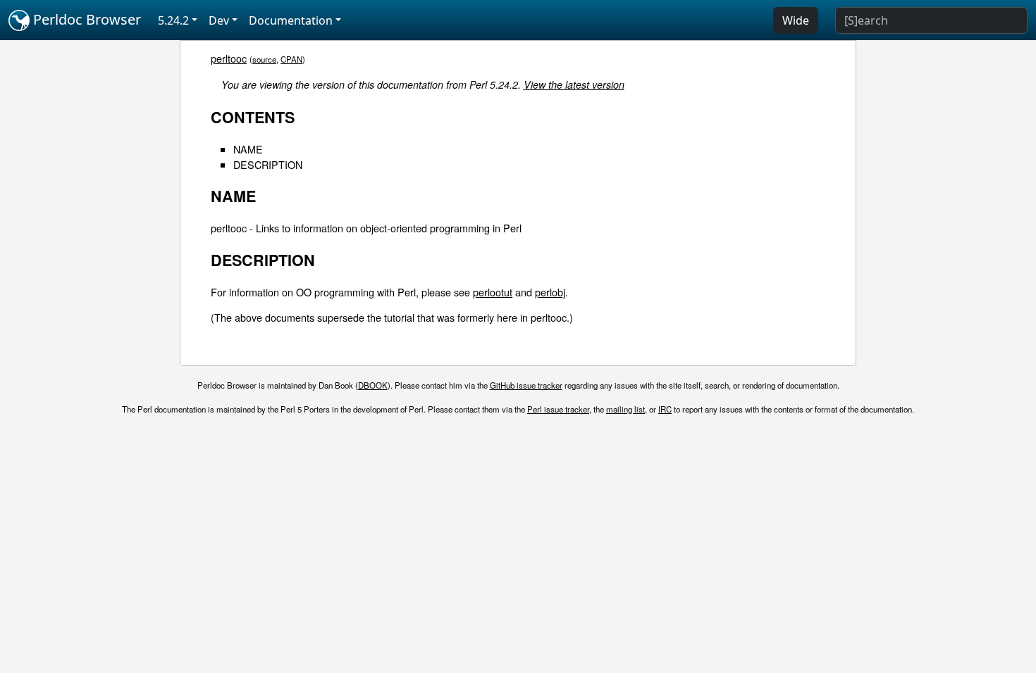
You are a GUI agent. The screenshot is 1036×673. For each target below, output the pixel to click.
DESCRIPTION (267, 164)
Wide (795, 20)
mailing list (625, 409)
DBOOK (373, 385)
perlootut (492, 291)
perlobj (550, 291)
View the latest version (574, 84)
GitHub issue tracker (526, 385)
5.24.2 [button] (173, 20)
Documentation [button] (291, 20)
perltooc (229, 58)
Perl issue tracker (558, 409)
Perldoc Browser (85, 19)
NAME (248, 148)
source (264, 59)
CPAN (291, 59)
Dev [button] (219, 20)
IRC (665, 409)
